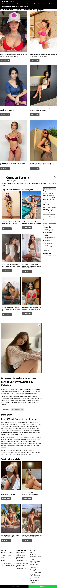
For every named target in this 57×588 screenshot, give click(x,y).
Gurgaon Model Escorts (22, 563)
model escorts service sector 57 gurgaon (16, 402)
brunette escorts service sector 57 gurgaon (20, 400)
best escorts (45, 193)
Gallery (34, 3)
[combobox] (49, 256)
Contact (51, 3)
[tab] (6, 409)
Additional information (17, 409)
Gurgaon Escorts (17, 177)
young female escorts (46, 225)
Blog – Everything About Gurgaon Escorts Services (15, 6)
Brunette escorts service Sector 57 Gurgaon (18, 396)
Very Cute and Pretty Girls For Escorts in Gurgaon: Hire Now (35, 577)
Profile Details (5, 60)
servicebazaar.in (46, 223)
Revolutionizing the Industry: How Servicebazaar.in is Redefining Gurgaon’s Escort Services (35, 564)
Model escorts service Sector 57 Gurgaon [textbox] (50, 255)
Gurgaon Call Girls (49, 230)
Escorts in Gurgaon (49, 229)
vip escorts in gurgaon (52, 223)
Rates (45, 3)
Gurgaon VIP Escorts (50, 246)
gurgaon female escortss (47, 214)
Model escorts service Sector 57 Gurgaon (16, 398)
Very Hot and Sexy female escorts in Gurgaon (34, 582)
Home (4, 183)
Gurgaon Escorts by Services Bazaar (11, 3)
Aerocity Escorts (26, 3)
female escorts (48, 197)
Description (6, 409)
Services (40, 3)
